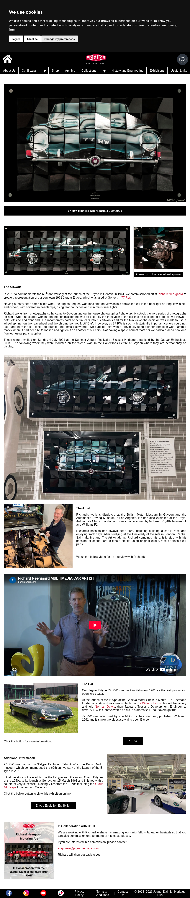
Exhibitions (157, 70)
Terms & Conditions (102, 893)
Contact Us (122, 893)
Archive (70, 70)
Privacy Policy (79, 893)
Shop (55, 70)
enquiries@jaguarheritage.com (78, 848)
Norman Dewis (105, 706)
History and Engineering (127, 70)
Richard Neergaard (170, 294)
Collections (88, 70)
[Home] (7, 59)
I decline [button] (32, 39)
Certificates (29, 70)
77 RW (125, 297)
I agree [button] (16, 39)
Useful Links (179, 70)
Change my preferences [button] (59, 39)
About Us (9, 70)
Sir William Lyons (149, 703)
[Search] (183, 59)
